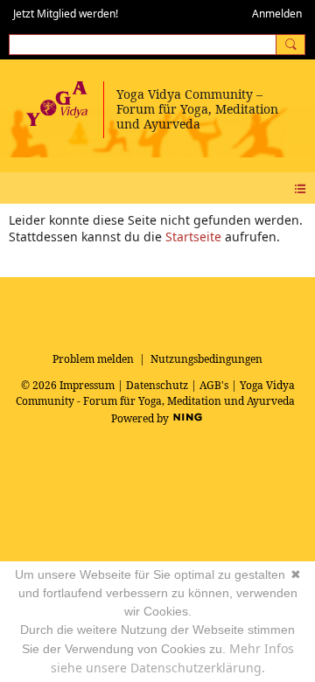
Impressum (87, 385)
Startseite (193, 236)
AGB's (214, 385)
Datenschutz (157, 385)
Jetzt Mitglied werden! (65, 13)
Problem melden (93, 358)
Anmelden (277, 13)
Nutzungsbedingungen (206, 358)
